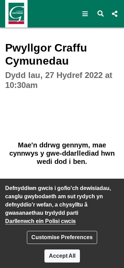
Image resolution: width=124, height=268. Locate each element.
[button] (85, 13)
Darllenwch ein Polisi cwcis (40, 221)
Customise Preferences (62, 237)
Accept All (62, 256)
